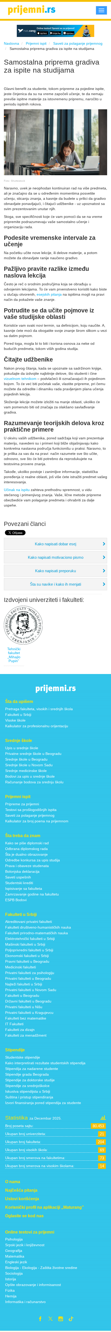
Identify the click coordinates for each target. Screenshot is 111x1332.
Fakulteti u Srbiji (18, 714)
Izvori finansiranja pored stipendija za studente (43, 1102)
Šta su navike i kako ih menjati (55, 584)
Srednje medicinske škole (26, 770)
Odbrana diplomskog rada (26, 848)
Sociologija (14, 1273)
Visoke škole (15, 720)
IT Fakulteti (14, 1023)
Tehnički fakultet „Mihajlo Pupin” (13, 655)
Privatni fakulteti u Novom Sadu (30, 989)
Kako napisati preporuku (55, 571)
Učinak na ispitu (17, 490)
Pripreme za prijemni (22, 804)
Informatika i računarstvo (25, 1301)
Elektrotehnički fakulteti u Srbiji (30, 938)
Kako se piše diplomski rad (27, 843)
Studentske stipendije (22, 1057)
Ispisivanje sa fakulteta (23, 888)
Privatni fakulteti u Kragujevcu (29, 1012)
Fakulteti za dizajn (20, 1029)
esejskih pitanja (49, 294)
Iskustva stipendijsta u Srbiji (27, 1091)
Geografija (13, 1250)
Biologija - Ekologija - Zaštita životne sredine (41, 1267)
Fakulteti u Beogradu (22, 995)
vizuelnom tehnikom (20, 379)
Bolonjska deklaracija (22, 871)
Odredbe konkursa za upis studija (32, 860)
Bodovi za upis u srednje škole (30, 776)
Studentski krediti (19, 882)
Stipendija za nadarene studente (31, 1068)
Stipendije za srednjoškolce (27, 1085)
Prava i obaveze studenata (27, 865)
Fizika (10, 1290)
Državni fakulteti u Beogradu (28, 1001)
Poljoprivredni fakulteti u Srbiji (29, 950)
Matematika (14, 1256)
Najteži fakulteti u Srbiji (23, 984)
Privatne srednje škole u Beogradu (33, 753)
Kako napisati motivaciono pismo (55, 557)
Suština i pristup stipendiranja (29, 1097)
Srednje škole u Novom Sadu (29, 765)
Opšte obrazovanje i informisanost (33, 1284)
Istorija (10, 1279)
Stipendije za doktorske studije (30, 1080)
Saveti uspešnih (18, 877)
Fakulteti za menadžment (25, 1035)
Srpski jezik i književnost (24, 1244)
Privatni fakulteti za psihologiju (29, 972)
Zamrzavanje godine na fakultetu (32, 894)
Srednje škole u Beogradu (26, 759)
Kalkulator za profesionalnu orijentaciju (36, 726)
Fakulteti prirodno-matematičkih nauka (36, 933)
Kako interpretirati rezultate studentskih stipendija (45, 1063)
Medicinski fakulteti (20, 967)
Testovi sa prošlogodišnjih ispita (31, 809)
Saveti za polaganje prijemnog (29, 815)
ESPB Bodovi (16, 899)
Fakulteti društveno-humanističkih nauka (38, 927)
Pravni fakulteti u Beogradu (27, 961)
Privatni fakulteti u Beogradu (28, 978)
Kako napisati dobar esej (55, 544)
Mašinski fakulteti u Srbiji (25, 944)
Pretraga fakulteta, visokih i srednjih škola (39, 708)
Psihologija (14, 1239)
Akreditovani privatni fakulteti (28, 921)
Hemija (11, 1296)
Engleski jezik (16, 1262)
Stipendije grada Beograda (27, 1074)
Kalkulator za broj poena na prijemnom (36, 821)
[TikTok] (73, 1320)
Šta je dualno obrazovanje (26, 854)
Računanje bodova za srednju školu (34, 782)
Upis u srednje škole (21, 747)
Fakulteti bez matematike (25, 1018)
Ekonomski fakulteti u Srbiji (27, 955)
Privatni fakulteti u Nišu (23, 1006)
